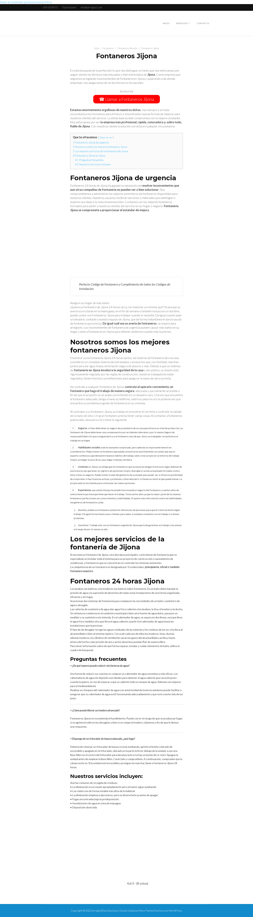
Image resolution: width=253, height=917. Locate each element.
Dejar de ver (106, 137)
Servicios (181, 23)
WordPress (175, 910)
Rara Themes (146, 910)
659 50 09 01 (50, 7)
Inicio (166, 23)
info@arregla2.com (91, 7)
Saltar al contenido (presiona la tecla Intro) (26, 2)
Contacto (203, 23)
